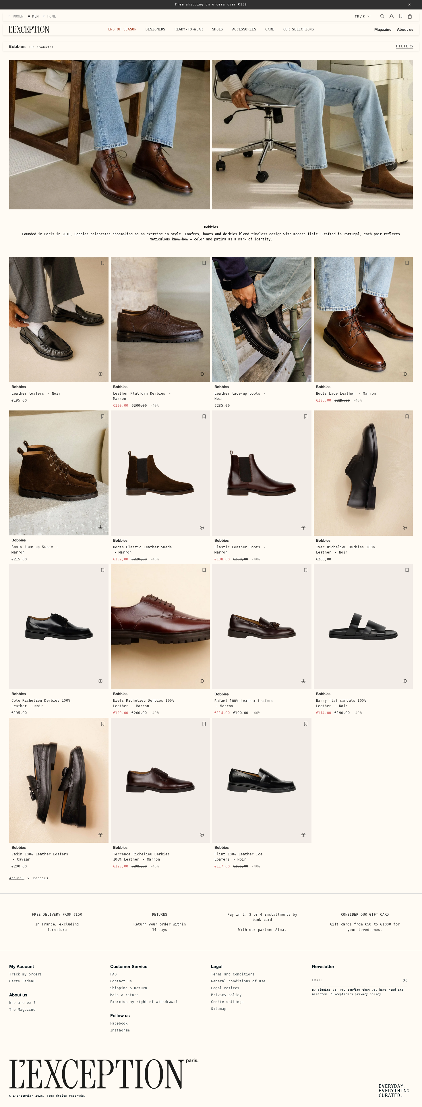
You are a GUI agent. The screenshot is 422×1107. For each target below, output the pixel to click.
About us (405, 30)
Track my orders (25, 974)
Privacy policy (226, 995)
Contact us (121, 981)
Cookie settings (227, 1002)
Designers (155, 29)
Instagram (120, 1030)
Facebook (119, 1023)
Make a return (124, 995)
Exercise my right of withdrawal (144, 1002)
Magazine (382, 30)
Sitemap (218, 1009)
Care (269, 29)
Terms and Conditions (233, 974)
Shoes (217, 29)
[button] (409, 4)
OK (405, 980)
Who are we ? (22, 1003)
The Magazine (22, 1010)
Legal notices (225, 988)
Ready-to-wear (189, 29)
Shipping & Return (128, 988)
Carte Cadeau (22, 981)
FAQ (113, 974)
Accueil (16, 878)
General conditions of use (238, 981)
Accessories (244, 29)
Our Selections (298, 29)
